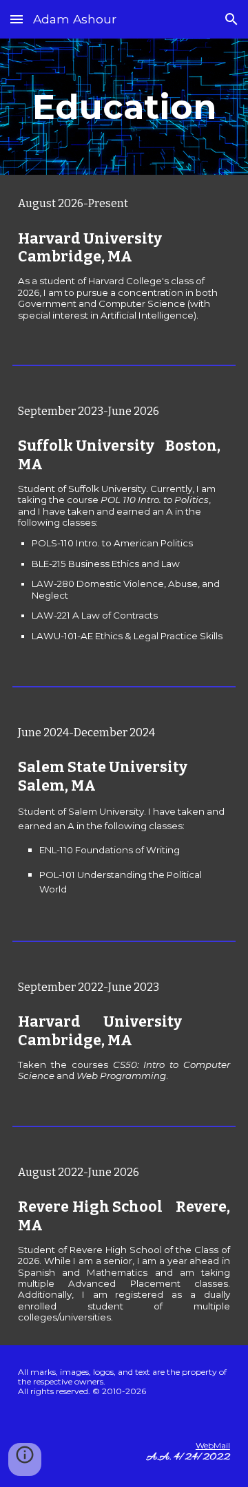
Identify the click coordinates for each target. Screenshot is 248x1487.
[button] (16, 19)
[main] (124, 106)
